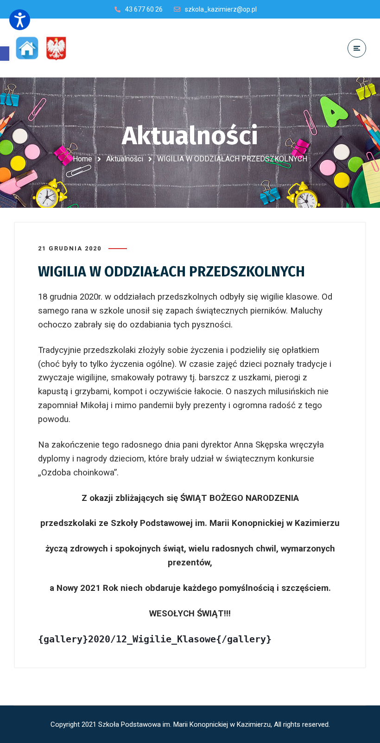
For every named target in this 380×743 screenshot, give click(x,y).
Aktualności (124, 158)
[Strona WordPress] (45, 48)
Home (82, 158)
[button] (4, 53)
